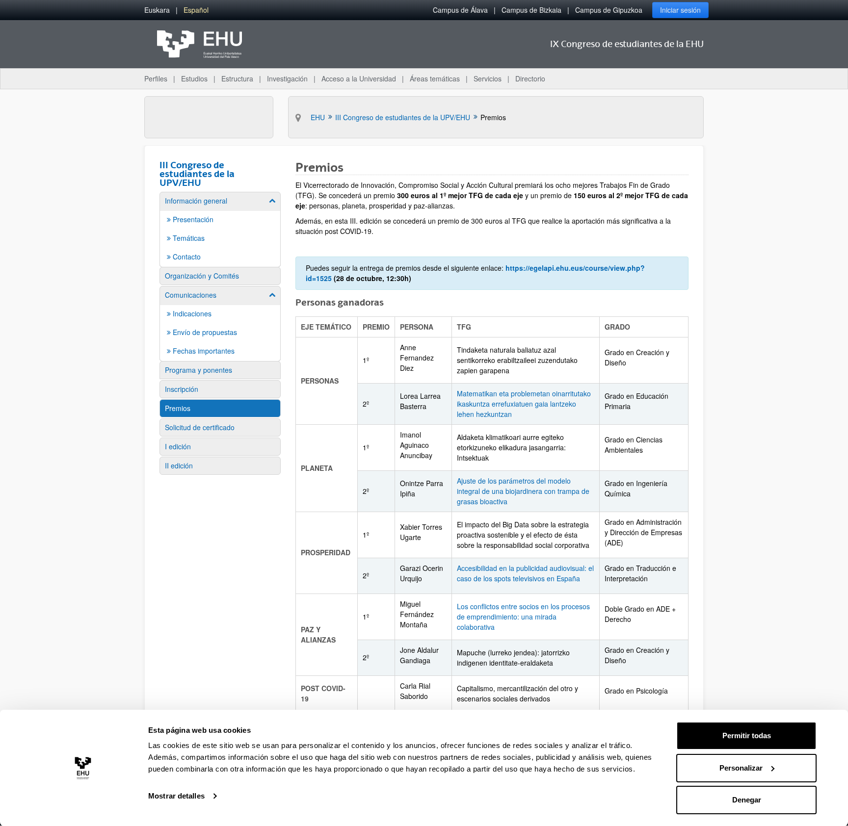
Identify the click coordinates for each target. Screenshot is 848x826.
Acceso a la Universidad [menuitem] (358, 78)
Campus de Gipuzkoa (608, 10)
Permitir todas (746, 735)
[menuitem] (157, 10)
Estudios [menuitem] (194, 78)
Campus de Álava (460, 10)
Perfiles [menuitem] (155, 78)
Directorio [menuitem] (530, 78)
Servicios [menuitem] (488, 78)
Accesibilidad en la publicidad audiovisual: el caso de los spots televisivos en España (525, 573)
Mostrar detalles (176, 796)
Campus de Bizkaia (531, 10)
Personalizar (741, 768)
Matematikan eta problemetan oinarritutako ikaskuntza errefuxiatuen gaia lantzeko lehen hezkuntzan (524, 403)
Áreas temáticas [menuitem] (435, 78)
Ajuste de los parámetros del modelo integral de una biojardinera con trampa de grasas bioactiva (523, 491)
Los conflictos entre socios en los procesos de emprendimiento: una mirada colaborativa (523, 616)
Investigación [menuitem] (287, 78)
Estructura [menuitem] (237, 78)
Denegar (746, 800)
